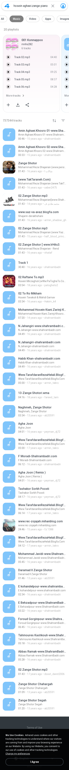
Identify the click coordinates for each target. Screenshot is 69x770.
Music (16, 18)
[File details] (34, 134)
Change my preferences (18, 753)
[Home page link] (7, 6)
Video (32, 18)
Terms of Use (34, 727)
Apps (48, 18)
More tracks (13, 95)
